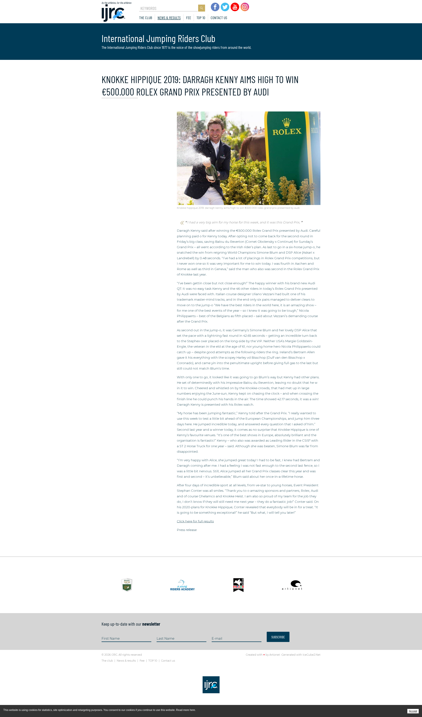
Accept (413, 711)
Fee (188, 17)
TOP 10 (200, 17)
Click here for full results (195, 521)
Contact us (219, 17)
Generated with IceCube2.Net (301, 654)
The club (145, 17)
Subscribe (278, 637)
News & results (169, 17)
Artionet (274, 654)
